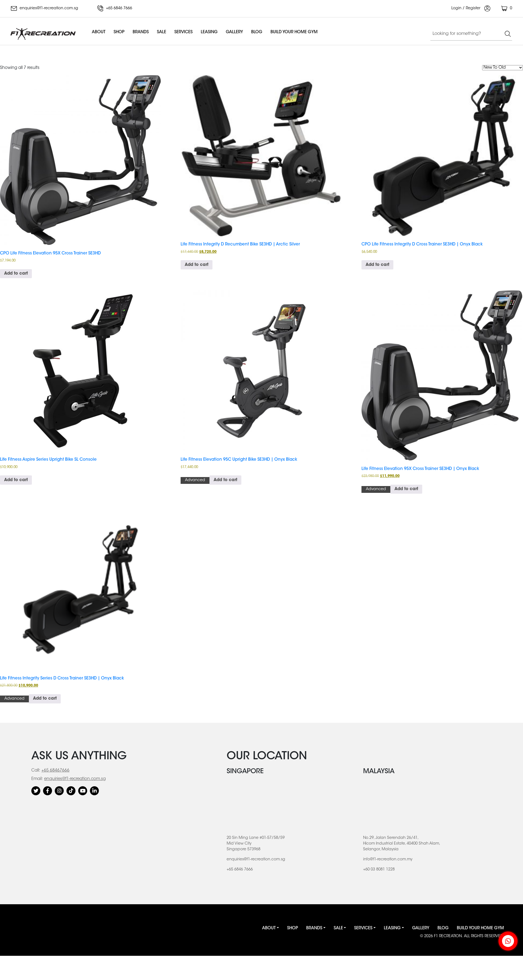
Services (183, 32)
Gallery (234, 32)
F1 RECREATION (448, 936)
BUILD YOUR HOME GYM (294, 32)
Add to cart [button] (16, 274)
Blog (256, 32)
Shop (119, 32)
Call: (35, 771)
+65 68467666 (55, 771)
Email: (37, 779)
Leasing (209, 32)
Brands (141, 32)
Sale (161, 32)
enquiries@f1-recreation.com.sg (48, 8)
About (98, 32)
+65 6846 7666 (118, 8)
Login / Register (466, 8)
